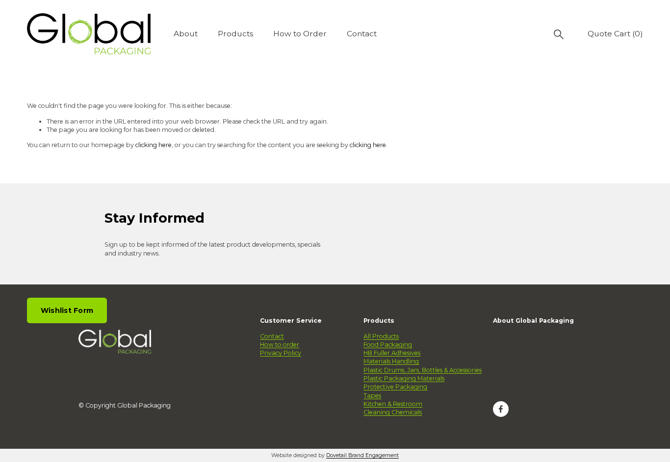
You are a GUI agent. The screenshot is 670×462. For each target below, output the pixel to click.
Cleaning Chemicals (392, 412)
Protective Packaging (395, 386)
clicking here (153, 145)
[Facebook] (501, 409)
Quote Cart (615, 33)
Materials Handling (391, 361)
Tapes (372, 395)
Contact (362, 33)
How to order (279, 344)
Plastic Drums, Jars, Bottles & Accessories (422, 370)
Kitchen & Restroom (392, 404)
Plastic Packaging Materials (403, 378)
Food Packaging (387, 344)
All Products (381, 336)
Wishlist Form (67, 310)
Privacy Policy (280, 353)
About (186, 33)
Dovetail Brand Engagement (362, 455)
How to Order (300, 33)
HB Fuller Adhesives (391, 353)
